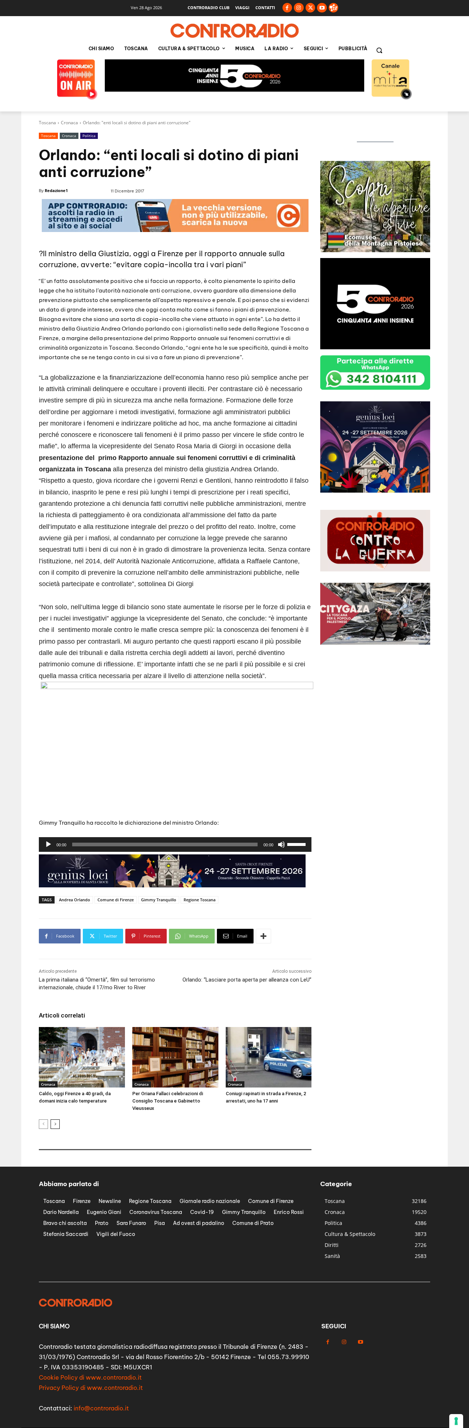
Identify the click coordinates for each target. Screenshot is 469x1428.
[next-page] (55, 1124)
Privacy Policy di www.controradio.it (91, 1387)
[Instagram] (299, 8)
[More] (263, 936)
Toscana (47, 122)
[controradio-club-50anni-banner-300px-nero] (375, 347)
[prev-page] (43, 1124)
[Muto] (281, 844)
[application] (175, 844)
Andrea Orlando (74, 899)
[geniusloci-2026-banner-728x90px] (234, 89)
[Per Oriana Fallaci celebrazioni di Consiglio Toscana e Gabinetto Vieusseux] (175, 1057)
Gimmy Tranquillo (158, 899)
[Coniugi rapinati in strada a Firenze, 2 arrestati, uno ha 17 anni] (269, 1057)
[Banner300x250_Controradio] (375, 250)
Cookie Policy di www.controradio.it (90, 1377)
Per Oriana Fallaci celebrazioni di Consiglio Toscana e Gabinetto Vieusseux (167, 1101)
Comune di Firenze (115, 899)
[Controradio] (234, 30)
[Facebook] (287, 8)
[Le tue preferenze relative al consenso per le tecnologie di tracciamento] (456, 1421)
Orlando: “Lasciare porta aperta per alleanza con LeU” (246, 979)
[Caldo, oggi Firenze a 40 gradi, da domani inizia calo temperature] (82, 1057)
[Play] (48, 844)
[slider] (297, 843)
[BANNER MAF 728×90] (172, 885)
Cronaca (69, 122)
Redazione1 (56, 190)
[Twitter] (310, 8)
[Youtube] (322, 8)
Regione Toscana (199, 899)
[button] (379, 50)
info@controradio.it (101, 1408)
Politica (89, 135)
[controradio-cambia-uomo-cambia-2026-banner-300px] (375, 490)
